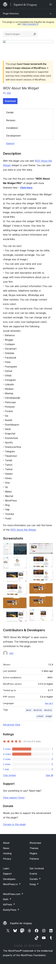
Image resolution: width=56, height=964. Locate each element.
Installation (12, 127)
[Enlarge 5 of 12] (22, 601)
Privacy (7, 858)
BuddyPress (11, 909)
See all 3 (49, 703)
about (28, 710)
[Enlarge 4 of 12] (22, 588)
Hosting (7, 853)
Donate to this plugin (14, 824)
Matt (7, 899)
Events (33, 873)
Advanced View (11, 724)
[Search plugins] (35, 34)
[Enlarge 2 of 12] (22, 561)
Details (10, 112)
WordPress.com (13, 894)
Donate (35, 879)
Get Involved (37, 868)
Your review (9, 775)
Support (10, 143)
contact (40, 716)
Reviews (10, 120)
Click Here (26, 187)
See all (49, 775)
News (6, 848)
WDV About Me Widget (23, 529)
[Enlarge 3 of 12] (22, 574)
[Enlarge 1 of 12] (22, 547)
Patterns (34, 858)
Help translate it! (30, 24)
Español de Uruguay (21, 923)
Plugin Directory (11, 13)
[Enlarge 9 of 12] (48, 573)
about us (48, 710)
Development (13, 135)
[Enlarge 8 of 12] (48, 560)
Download (10, 101)
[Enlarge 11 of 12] (48, 600)
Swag (34, 884)
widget (49, 716)
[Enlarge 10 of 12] (48, 587)
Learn (6, 868)
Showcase (35, 842)
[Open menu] (51, 4)
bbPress (9, 904)
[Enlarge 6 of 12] (22, 614)
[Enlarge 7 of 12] (48, 547)
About (6, 842)
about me (37, 710)
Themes (34, 848)
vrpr (9, 92)
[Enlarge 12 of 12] (48, 613)
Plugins (33, 853)
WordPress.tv (12, 884)
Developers (9, 879)
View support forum (13, 797)
